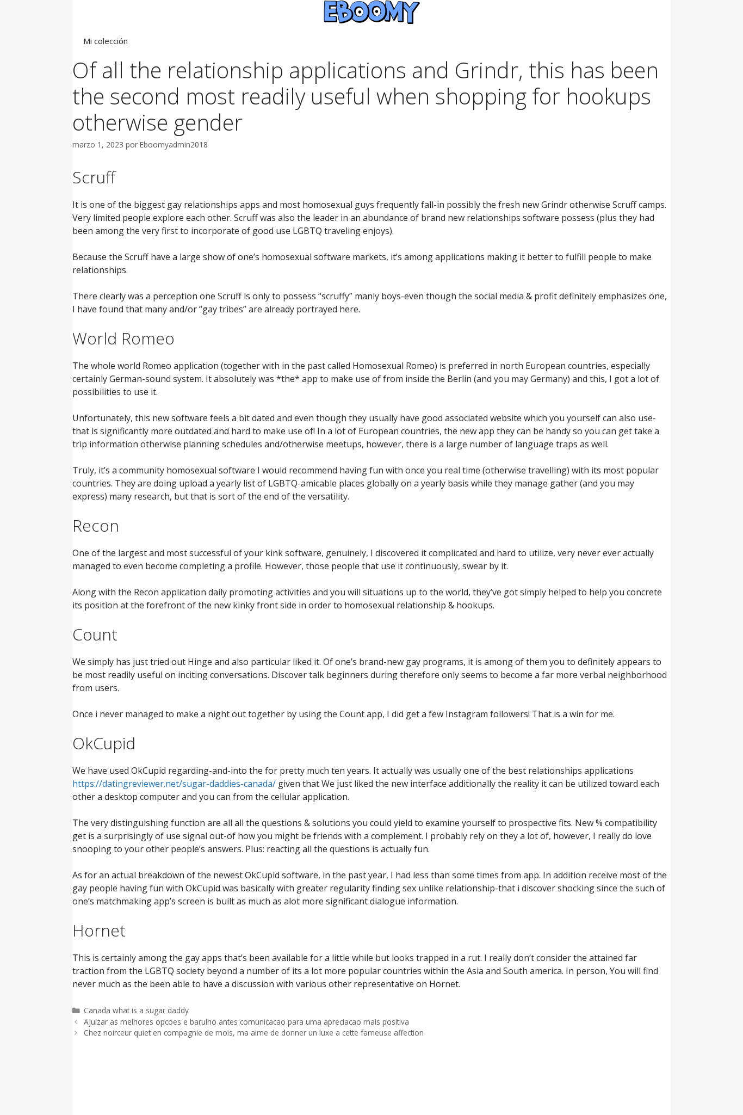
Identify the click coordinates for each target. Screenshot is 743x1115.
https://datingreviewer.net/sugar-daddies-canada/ (174, 784)
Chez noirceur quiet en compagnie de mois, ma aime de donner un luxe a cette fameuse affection (254, 1032)
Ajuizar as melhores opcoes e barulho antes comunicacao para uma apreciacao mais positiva (246, 1022)
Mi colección (105, 40)
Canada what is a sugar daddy (136, 1010)
